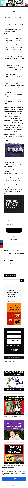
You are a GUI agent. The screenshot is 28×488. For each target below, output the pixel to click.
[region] (14, 477)
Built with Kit (14, 240)
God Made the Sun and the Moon (11, 250)
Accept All (14, 478)
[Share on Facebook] (1, 241)
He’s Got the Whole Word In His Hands (15, 253)
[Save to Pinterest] (1, 246)
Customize (14, 481)
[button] (14, 314)
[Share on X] (1, 244)
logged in (11, 263)
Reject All (14, 485)
